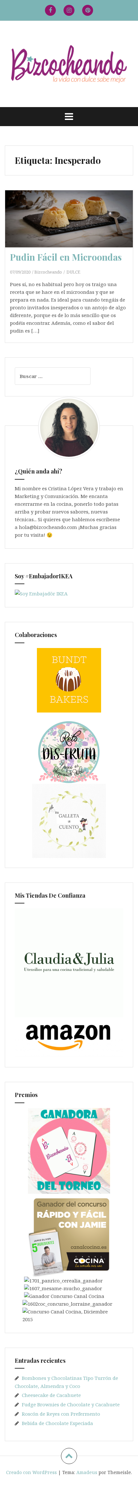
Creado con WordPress (31, 1472)
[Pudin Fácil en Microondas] (73, 228)
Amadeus (86, 1472)
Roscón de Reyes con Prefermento (61, 1414)
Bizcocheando (48, 272)
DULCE (73, 272)
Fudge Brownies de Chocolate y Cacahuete (71, 1404)
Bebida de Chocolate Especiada (57, 1423)
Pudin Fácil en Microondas (66, 257)
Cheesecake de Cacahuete (51, 1395)
